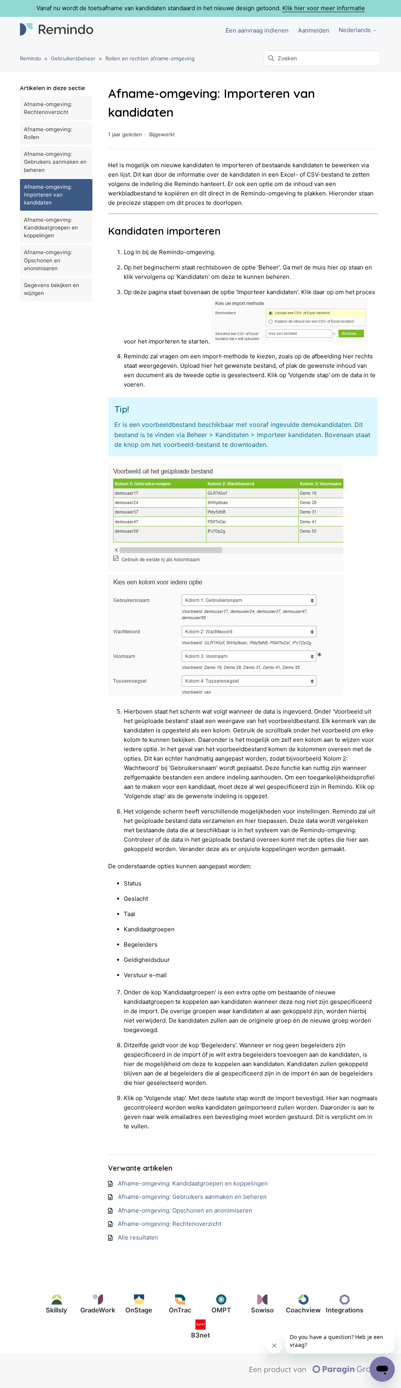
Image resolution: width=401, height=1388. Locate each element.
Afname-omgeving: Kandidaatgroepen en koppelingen (51, 228)
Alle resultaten (138, 1237)
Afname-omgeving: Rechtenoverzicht (48, 108)
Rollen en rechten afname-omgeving (150, 58)
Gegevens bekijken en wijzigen (51, 289)
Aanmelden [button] (313, 30)
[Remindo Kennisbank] (56, 31)
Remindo (30, 58)
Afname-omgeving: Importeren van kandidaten (48, 195)
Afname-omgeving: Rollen (48, 133)
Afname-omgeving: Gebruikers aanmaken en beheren (55, 162)
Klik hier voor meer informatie (323, 8)
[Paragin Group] (315, 1372)
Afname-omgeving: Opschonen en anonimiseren (48, 260)
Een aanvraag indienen (257, 30)
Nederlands (355, 30)
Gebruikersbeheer (73, 58)
